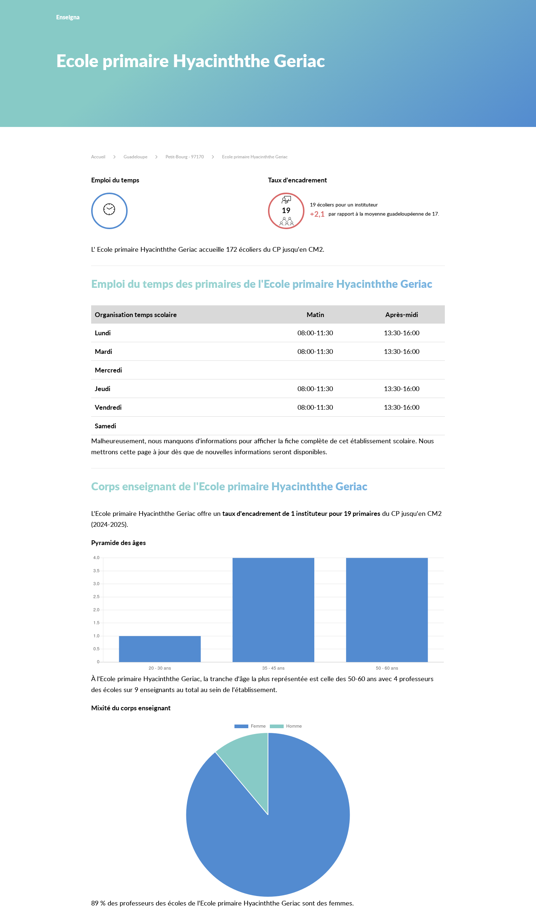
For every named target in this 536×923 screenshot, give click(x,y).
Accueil (98, 157)
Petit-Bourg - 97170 (185, 157)
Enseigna (67, 17)
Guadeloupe (135, 157)
